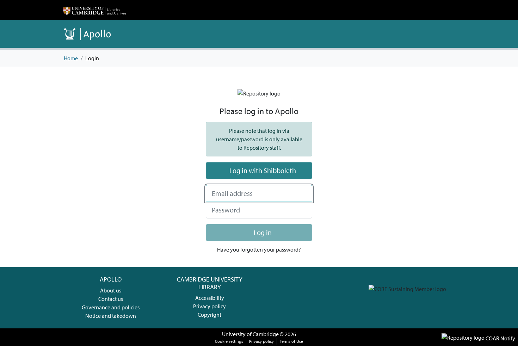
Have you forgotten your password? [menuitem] (259, 249)
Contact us (110, 298)
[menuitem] (448, 34)
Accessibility (209, 297)
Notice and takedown (110, 315)
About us (110, 290)
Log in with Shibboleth (262, 170)
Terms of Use (291, 341)
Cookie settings (229, 341)
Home (71, 58)
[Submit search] (438, 34)
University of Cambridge (250, 334)
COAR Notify (500, 338)
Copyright (209, 314)
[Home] (94, 10)
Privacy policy (209, 306)
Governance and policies (111, 307)
